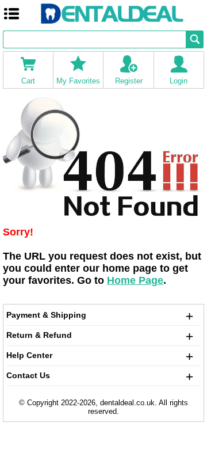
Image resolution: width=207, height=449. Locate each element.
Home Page (135, 280)
